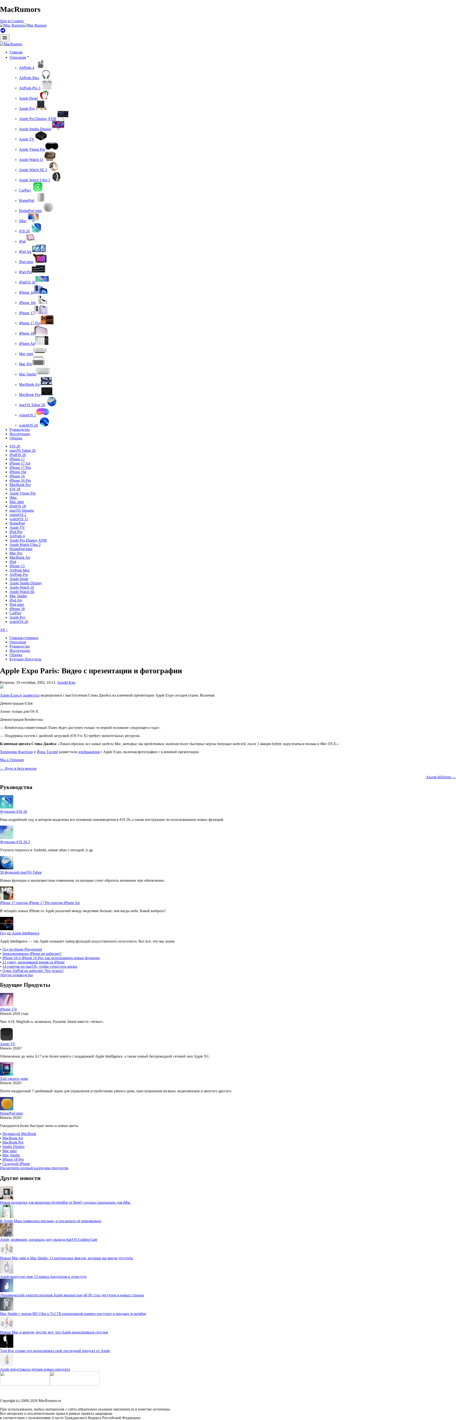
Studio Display (13, 1147)
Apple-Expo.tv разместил (20, 695)
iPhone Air (27, 344)
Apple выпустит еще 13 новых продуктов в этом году (43, 1277)
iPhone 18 (26, 333)
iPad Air (25, 252)
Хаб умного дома (14, 1079)
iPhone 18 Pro (13, 1159)
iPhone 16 (26, 292)
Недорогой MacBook (19, 1134)
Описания (18, 642)
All (4, 630)
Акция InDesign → (441, 777)
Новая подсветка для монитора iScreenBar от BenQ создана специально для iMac (65, 1202)
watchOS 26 (28, 425)
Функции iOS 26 (13, 811)
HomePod (26, 200)
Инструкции (20, 434)
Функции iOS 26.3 (15, 842)
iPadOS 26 (27, 282)
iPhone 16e (27, 303)
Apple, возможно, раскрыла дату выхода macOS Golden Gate (48, 1239)
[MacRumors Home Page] (23, 25)
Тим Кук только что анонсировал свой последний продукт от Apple (55, 1351)
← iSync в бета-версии (18, 768)
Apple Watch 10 (22, 587)
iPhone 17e (8, 1009)
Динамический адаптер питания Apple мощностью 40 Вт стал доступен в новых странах (72, 1295)
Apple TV (26, 139)
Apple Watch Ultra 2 (25, 545)
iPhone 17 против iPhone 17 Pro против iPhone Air (40, 903)
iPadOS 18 (18, 506)
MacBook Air (29, 384)
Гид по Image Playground (22, 949)
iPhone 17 (26, 313)
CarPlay (25, 190)
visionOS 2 (27, 415)
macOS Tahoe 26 (32, 405)
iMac (23, 221)
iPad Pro (25, 272)
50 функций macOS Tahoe (21, 872)
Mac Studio (27, 374)
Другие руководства (16, 975)
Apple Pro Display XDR (37, 119)
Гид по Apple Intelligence (19, 933)
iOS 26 (24, 231)
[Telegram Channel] (3, 32)
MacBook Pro (29, 395)
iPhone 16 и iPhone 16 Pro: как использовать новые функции (51, 958)
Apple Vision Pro (32, 149)
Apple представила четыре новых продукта (35, 1369)
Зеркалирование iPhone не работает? (32, 954)
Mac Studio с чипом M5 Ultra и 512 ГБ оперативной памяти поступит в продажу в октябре (73, 1314)
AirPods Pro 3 (29, 88)
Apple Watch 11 (31, 160)
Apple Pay (27, 108)
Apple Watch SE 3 (33, 170)
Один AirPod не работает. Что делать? (33, 971)
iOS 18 (15, 489)
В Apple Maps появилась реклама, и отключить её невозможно (50, 1221)
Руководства (20, 430)
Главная (16, 52)
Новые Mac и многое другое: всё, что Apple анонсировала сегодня (54, 1332)
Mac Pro (25, 364)
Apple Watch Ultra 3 (34, 180)
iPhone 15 (17, 566)
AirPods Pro (19, 575)
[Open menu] (5, 38)
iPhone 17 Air (20, 463)
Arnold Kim (66, 682)
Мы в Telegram (12, 760)
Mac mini (26, 354)
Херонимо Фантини (16, 752)
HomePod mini (30, 211)
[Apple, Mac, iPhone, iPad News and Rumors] (11, 44)
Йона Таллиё (47, 752)
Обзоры (16, 438)
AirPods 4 (26, 68)
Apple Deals (28, 98)
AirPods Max (29, 78)
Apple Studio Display (35, 129)
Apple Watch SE (22, 592)
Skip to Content (12, 21)
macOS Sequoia (22, 510)
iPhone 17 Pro (29, 323)
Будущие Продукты (25, 659)
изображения (89, 752)
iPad (22, 241)
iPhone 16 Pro (20, 480)
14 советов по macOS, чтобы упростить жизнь (39, 966)
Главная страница (24, 638)
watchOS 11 (19, 519)
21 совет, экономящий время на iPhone (33, 962)
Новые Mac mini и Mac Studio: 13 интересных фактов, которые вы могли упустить (66, 1258)
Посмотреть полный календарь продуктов (34, 1168)
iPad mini (26, 262)
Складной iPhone (16, 1164)
